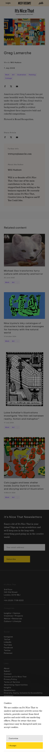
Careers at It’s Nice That (15, 677)
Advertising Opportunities (16, 685)
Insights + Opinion (12, 613)
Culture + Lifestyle (12, 621)
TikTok (7, 639)
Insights (7, 687)
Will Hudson (15, 62)
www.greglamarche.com (19, 154)
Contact (7, 674)
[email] (17, 86)
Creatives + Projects (13, 616)
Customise (13, 738)
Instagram (8, 637)
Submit (7, 671)
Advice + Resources (13, 618)
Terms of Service (12, 682)
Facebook (8, 647)
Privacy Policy (10, 679)
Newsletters (9, 690)
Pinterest (8, 653)
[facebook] (5, 86)
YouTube (8, 645)
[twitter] (11, 86)
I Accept (12, 745)
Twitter (7, 650)
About (6, 668)
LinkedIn (7, 642)
